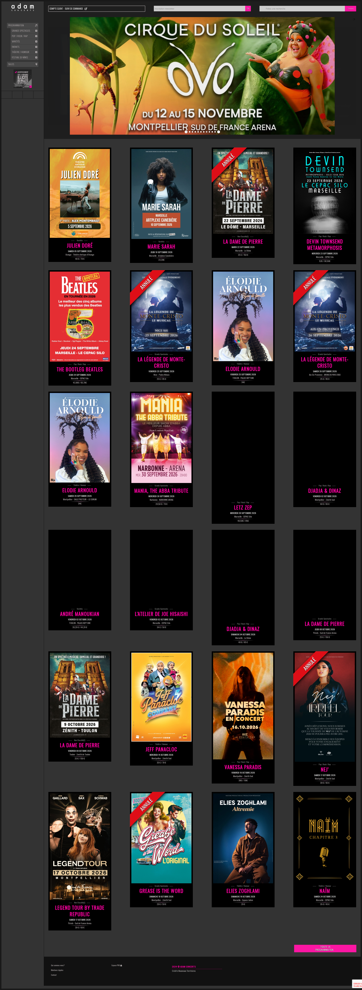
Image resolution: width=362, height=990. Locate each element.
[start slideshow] (186, 131)
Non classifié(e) (243, 236)
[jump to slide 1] (189, 131)
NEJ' (325, 769)
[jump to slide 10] (215, 131)
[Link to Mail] (38, 94)
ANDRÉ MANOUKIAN (79, 613)
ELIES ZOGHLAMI (243, 890)
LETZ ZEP (243, 507)
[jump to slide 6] (203, 131)
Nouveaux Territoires (187, 970)
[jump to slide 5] (201, 131)
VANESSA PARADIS (243, 767)
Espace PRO (116, 965)
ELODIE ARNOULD (243, 368)
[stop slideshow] (218, 131)
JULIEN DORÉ (80, 245)
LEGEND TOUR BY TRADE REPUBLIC (79, 911)
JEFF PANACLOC (161, 749)
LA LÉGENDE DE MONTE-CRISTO (161, 362)
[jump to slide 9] (212, 131)
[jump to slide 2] (192, 131)
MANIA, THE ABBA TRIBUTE (161, 490)
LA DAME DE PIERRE (243, 241)
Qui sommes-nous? (58, 965)
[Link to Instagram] (17, 94)
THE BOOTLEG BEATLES (80, 369)
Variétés (80, 240)
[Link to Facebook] (6, 94)
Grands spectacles (161, 354)
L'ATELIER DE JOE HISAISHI (161, 613)
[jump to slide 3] (195, 131)
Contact (54, 974)
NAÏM (325, 890)
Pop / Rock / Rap (325, 236)
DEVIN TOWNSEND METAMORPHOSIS (325, 244)
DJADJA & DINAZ (324, 490)
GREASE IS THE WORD (161, 890)
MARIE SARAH (161, 246)
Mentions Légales (57, 970)
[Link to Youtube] (28, 94)
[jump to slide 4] (198, 131)
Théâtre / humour (243, 363)
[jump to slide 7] (206, 131)
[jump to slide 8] (209, 131)
